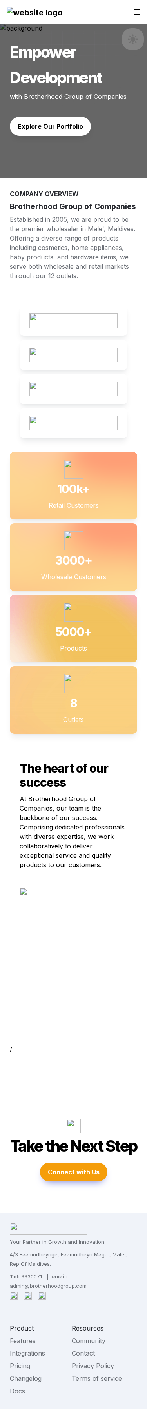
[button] (35, 12)
